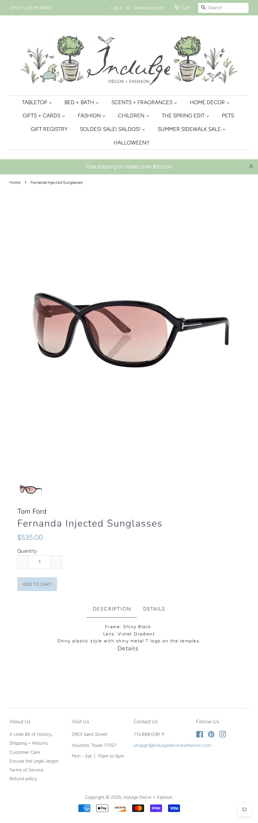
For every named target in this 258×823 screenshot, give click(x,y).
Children (132, 115)
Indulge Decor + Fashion (147, 797)
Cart (186, 7)
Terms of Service (26, 770)
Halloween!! (131, 142)
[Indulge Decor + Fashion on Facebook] (199, 735)
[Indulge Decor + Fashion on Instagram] (222, 735)
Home (14, 182)
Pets (228, 115)
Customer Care (24, 752)
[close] (251, 166)
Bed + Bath (79, 102)
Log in (117, 7)
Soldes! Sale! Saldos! (111, 129)
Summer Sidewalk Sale (190, 129)
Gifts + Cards (42, 115)
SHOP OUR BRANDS (30, 7)
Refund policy (23, 778)
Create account (149, 7)
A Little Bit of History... (31, 734)
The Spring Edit (184, 115)
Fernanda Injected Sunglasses (90, 523)
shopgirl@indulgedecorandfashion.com (172, 745)
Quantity (27, 551)
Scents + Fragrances (142, 102)
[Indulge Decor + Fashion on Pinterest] (211, 735)
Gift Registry (49, 129)
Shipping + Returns (28, 743)
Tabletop (35, 102)
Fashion (90, 115)
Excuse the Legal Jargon (34, 761)
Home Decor (208, 102)
